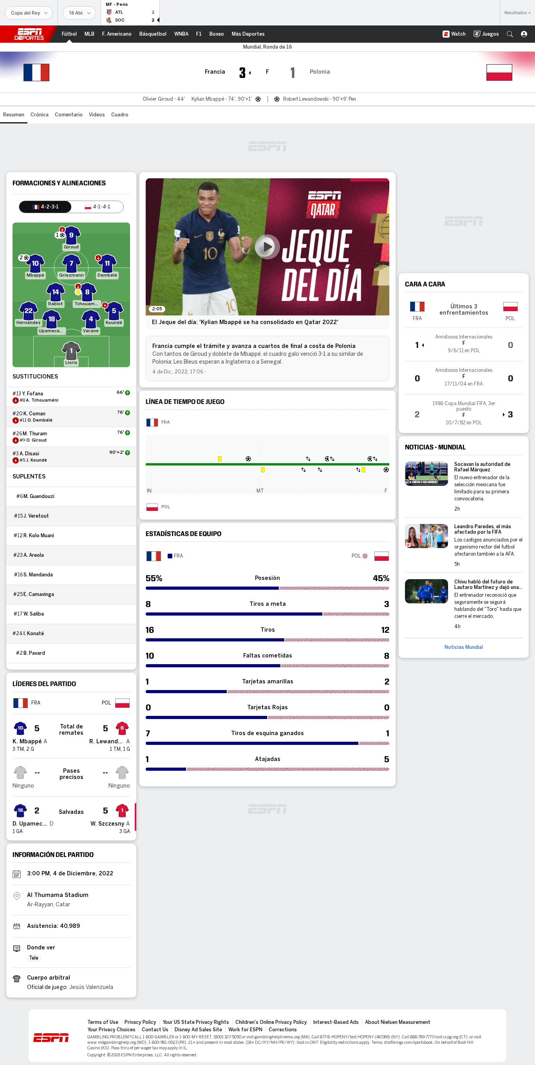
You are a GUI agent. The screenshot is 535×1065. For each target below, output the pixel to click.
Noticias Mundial (464, 647)
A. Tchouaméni (42, 400)
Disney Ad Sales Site (198, 1029)
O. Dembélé (39, 420)
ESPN (29, 34)
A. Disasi (29, 453)
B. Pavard (34, 653)
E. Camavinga (38, 594)
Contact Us (155, 1029)
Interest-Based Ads (336, 1022)
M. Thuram (35, 434)
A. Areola (33, 555)
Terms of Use (102, 1022)
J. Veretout (36, 516)
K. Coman (34, 414)
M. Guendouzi (38, 496)
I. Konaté (33, 633)
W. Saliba (33, 614)
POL (165, 507)
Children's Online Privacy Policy (271, 1022)
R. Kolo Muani (38, 535)
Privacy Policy (140, 1022)
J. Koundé (36, 460)
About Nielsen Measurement (397, 1022)
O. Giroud (36, 440)
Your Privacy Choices (111, 1029)
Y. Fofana (32, 394)
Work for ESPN (245, 1029)
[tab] (45, 207)
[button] (510, 34)
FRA (165, 422)
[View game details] (463, 344)
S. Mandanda (38, 575)
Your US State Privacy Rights (196, 1022)
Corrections (283, 1029)
